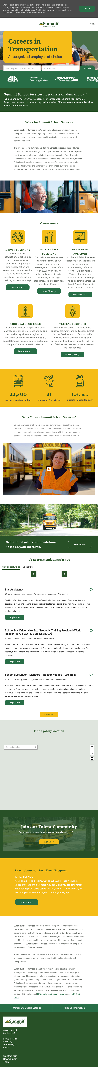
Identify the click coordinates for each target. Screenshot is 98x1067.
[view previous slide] (33, 574)
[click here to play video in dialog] (49, 469)
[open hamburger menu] (4, 25)
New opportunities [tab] (11, 567)
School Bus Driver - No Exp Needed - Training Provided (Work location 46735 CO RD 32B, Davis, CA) (43, 632)
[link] (35, 79)
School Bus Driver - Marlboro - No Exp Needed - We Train (40, 674)
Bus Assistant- (14, 589)
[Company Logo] (49, 24)
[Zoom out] (92, 750)
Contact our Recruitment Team (10, 1059)
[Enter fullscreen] (92, 758)
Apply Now (15, 617)
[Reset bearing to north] (92, 754)
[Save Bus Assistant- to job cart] (91, 590)
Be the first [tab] (28, 567)
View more (49, 714)
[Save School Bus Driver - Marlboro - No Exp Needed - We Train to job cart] (91, 675)
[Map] (49, 773)
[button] (87, 68)
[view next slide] (64, 574)
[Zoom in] (92, 746)
